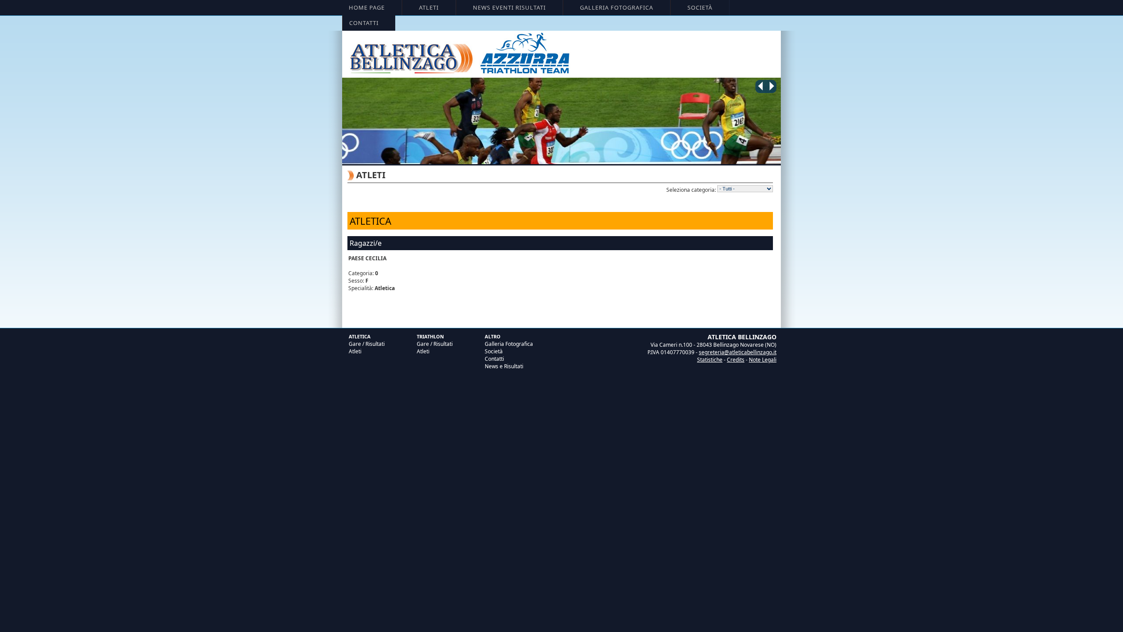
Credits (735, 359)
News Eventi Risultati (509, 7)
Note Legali (762, 359)
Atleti (429, 7)
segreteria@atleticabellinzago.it (737, 352)
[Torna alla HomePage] (562, 121)
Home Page (367, 7)
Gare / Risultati (367, 344)
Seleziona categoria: (691, 190)
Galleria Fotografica (616, 7)
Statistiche (709, 359)
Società (699, 7)
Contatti (364, 23)
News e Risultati (504, 366)
